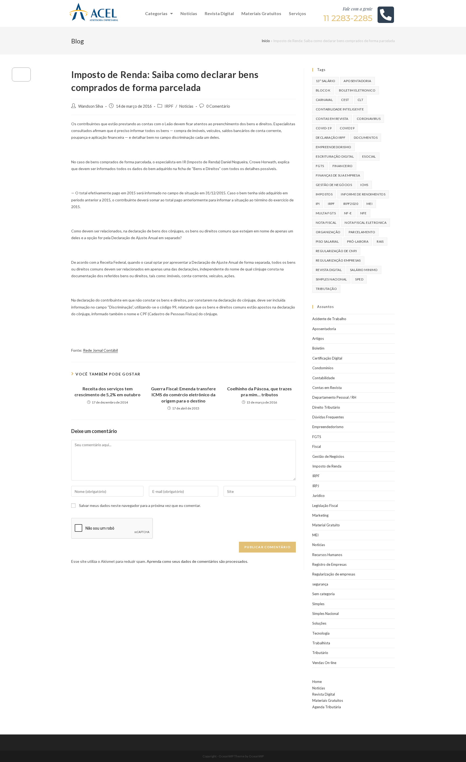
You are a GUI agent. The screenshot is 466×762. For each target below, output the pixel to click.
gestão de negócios (334, 185)
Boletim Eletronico (357, 90)
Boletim (318, 348)
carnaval (324, 100)
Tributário (320, 653)
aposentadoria (357, 81)
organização (328, 232)
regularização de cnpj (336, 251)
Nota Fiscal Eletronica (365, 223)
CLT (360, 100)
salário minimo (364, 270)
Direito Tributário (326, 407)
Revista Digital (219, 13)
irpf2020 (350, 204)
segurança (320, 584)
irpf (331, 204)
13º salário (325, 81)
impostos (324, 194)
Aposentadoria (324, 329)
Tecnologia (321, 633)
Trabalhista (321, 643)
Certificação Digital (327, 358)
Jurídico (318, 495)
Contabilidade (323, 378)
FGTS (320, 166)
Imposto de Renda (326, 466)
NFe (363, 213)
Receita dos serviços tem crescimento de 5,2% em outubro (107, 391)
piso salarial (327, 241)
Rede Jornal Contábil (100, 350)
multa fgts (326, 213)
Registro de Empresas (329, 564)
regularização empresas (338, 260)
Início (266, 41)
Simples (318, 604)
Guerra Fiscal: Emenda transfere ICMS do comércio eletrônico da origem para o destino (183, 394)
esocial (369, 156)
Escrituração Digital (335, 156)
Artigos (318, 338)
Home (317, 681)
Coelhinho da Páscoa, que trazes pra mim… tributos (259, 391)
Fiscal (316, 446)
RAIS (380, 241)
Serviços (297, 13)
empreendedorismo (333, 147)
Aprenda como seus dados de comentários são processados (197, 561)
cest (345, 100)
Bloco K (323, 90)
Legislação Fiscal (325, 505)
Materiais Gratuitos (261, 13)
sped (359, 279)
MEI (369, 204)
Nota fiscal (326, 223)
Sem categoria (323, 594)
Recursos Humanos (327, 555)
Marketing (320, 515)
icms (364, 185)
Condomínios (322, 368)
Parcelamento (362, 232)
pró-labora (357, 241)
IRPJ (315, 486)
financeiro (343, 166)
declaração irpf (330, 138)
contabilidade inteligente (340, 109)
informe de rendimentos (363, 194)
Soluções (319, 623)
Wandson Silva (90, 106)
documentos (366, 138)
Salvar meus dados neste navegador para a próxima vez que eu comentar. (140, 505)
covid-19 (323, 128)
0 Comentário (218, 106)
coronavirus (369, 119)
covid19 (347, 128)
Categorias (156, 13)
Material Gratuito (326, 525)
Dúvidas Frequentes (328, 417)
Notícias (188, 13)
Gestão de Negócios (328, 456)
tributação (326, 289)
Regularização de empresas (333, 574)
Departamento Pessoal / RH (334, 397)
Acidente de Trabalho (329, 319)
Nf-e (348, 213)
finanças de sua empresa (338, 175)
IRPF (169, 106)
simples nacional (331, 279)
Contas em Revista (332, 119)
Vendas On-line (324, 663)
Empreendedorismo (328, 427)
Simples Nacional (325, 613)
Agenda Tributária (326, 707)
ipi (318, 204)
